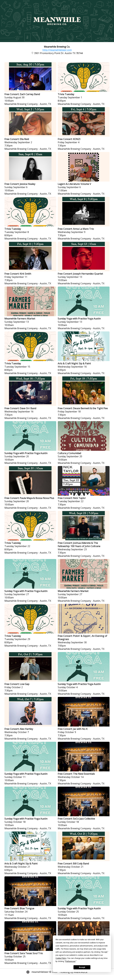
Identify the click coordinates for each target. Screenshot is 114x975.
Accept (82, 967)
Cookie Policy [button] (61, 958)
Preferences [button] (70, 961)
